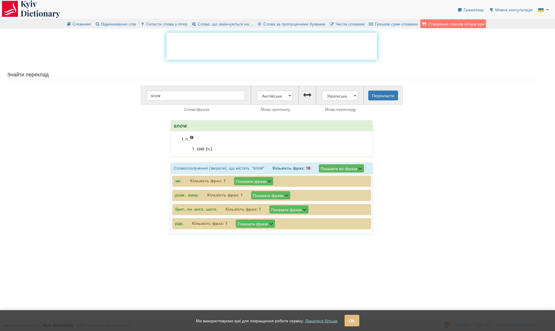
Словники (81, 24)
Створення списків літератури (455, 24)
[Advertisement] (271, 46)
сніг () (204, 148)
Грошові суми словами (396, 24)
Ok (352, 320)
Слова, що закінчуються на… (225, 24)
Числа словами (349, 24)
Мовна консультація (513, 9)
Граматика (473, 9)
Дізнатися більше (321, 320)
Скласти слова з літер (166, 24)
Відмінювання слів (118, 24)
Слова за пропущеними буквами (293, 24)
